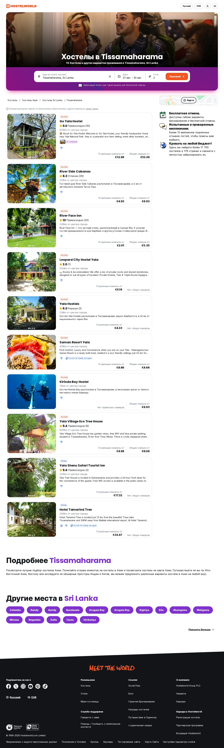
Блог (130, 693)
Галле (70, 619)
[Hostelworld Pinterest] (37, 686)
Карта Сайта (152, 742)
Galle (53, 619)
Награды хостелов (138, 709)
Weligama (203, 610)
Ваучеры (108, 742)
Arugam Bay (97, 610)
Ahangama (180, 610)
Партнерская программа (189, 725)
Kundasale (72, 610)
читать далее (92, 109)
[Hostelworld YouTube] (30, 686)
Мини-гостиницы (90, 701)
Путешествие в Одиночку (142, 717)
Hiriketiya (90, 619)
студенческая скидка (140, 725)
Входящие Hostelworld (188, 733)
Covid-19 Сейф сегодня (80, 358)
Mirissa (14, 619)
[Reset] (110, 76)
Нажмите (181, 693)
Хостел (64, 117)
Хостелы (85, 685)
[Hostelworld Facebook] (8, 686)
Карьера (181, 701)
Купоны (95, 742)
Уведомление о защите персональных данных (31, 742)
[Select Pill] (207, 6)
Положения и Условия (74, 742)
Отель (64, 461)
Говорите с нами (90, 717)
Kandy (34, 610)
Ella (161, 610)
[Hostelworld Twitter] (15, 686)
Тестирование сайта (129, 742)
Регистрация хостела (188, 717)
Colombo (15, 610)
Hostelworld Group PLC (188, 685)
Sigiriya (144, 610)
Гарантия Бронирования (141, 701)
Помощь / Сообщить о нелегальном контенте (100, 725)
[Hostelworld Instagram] (23, 686)
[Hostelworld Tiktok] (45, 686)
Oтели (84, 693)
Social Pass (134, 685)
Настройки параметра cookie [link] (179, 742)
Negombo (35, 619)
